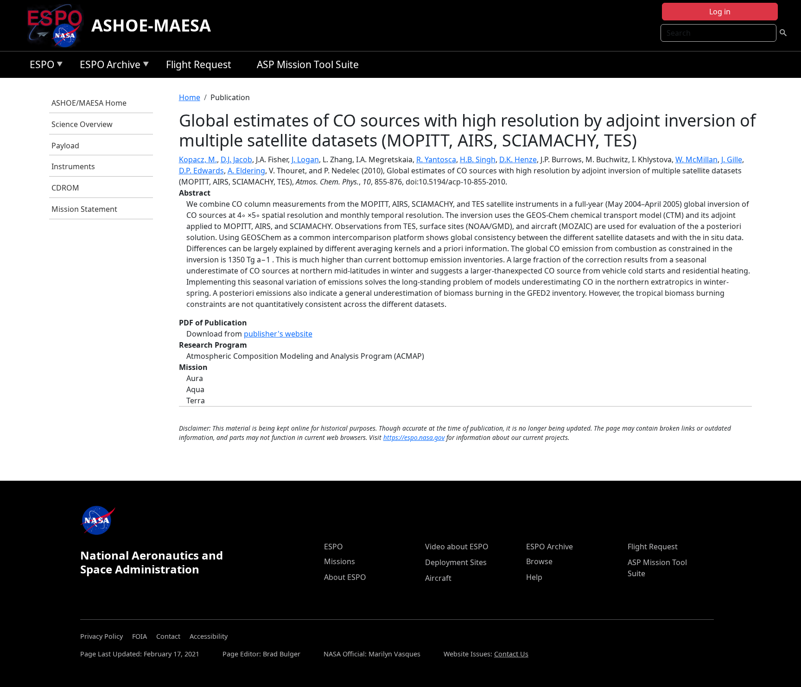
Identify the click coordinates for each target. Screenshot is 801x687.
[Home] (58, 25)
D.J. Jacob (236, 159)
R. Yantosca (436, 159)
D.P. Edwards (201, 170)
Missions (339, 561)
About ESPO (345, 577)
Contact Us (511, 653)
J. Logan (305, 159)
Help (534, 577)
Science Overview (82, 124)
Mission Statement (84, 209)
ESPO (39, 66)
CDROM (65, 188)
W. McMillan (696, 159)
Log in (720, 11)
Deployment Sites (456, 562)
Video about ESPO (457, 546)
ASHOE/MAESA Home (89, 103)
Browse (539, 561)
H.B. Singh (478, 159)
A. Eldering (246, 170)
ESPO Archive (107, 66)
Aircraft (438, 578)
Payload (65, 145)
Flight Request (198, 64)
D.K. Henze (518, 159)
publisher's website (278, 334)
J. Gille (731, 159)
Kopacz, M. (198, 159)
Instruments (73, 166)
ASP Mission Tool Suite (308, 64)
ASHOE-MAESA (151, 25)
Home (189, 97)
